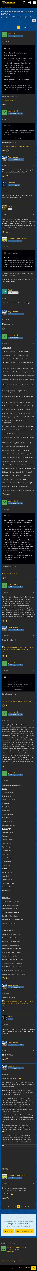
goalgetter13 (10, 1249)
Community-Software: (18, 1268)
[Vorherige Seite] (8, 27)
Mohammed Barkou (8, 100)
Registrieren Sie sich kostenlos (19, 1224)
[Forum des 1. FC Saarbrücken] (8, 3)
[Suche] (24, 3)
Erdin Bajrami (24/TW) (8, 573)
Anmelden (8, 1231)
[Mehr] (34, 42)
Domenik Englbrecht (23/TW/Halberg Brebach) (16, 701)
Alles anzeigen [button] (18, 138)
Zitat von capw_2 (12, 253)
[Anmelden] (29, 2)
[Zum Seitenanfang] (33, 1268)
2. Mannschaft (10, 1251)
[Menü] (34, 3)
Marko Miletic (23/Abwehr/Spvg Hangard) (15, 146)
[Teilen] (34, 20)
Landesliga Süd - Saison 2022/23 (17, 1247)
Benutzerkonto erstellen (24, 1231)
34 (25, 27)
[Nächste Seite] (29, 27)
